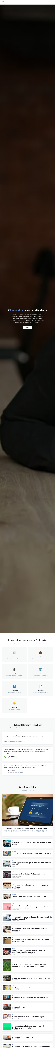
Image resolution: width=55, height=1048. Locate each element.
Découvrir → (27, 327)
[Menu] (51, 2)
